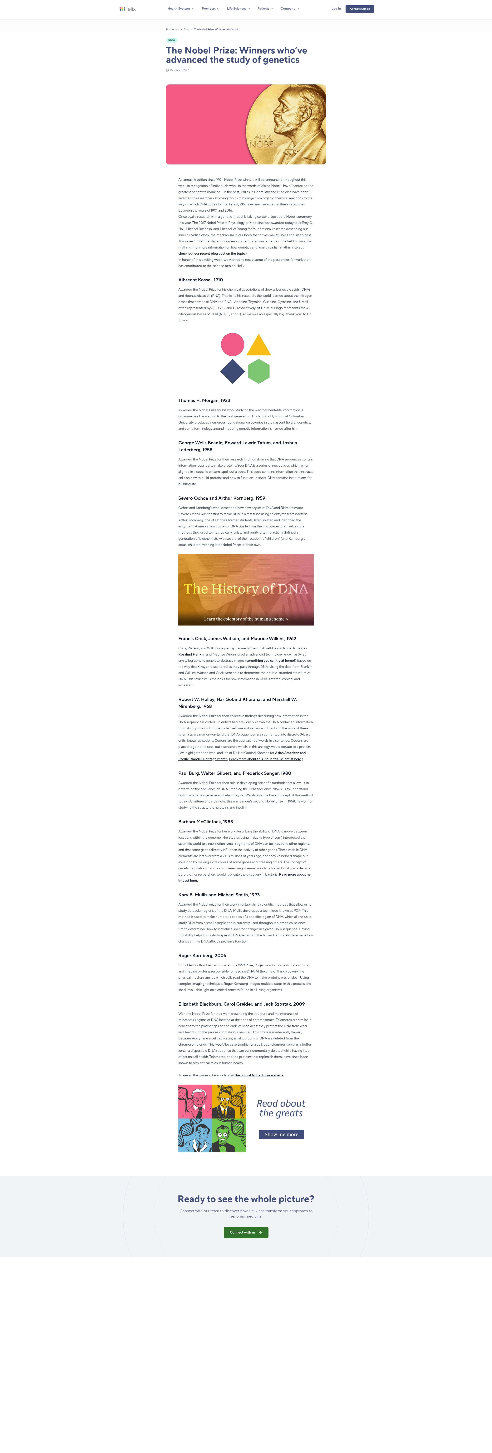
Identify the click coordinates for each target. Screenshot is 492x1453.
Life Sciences (236, 9)
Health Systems (179, 9)
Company (288, 9)
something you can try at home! (270, 660)
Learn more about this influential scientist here (265, 759)
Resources (172, 29)
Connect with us (360, 9)
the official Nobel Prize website (259, 1075)
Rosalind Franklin (191, 654)
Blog (186, 29)
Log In (336, 9)
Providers (209, 9)
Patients (263, 9)
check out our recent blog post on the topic (211, 253)
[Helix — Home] (128, 9)
